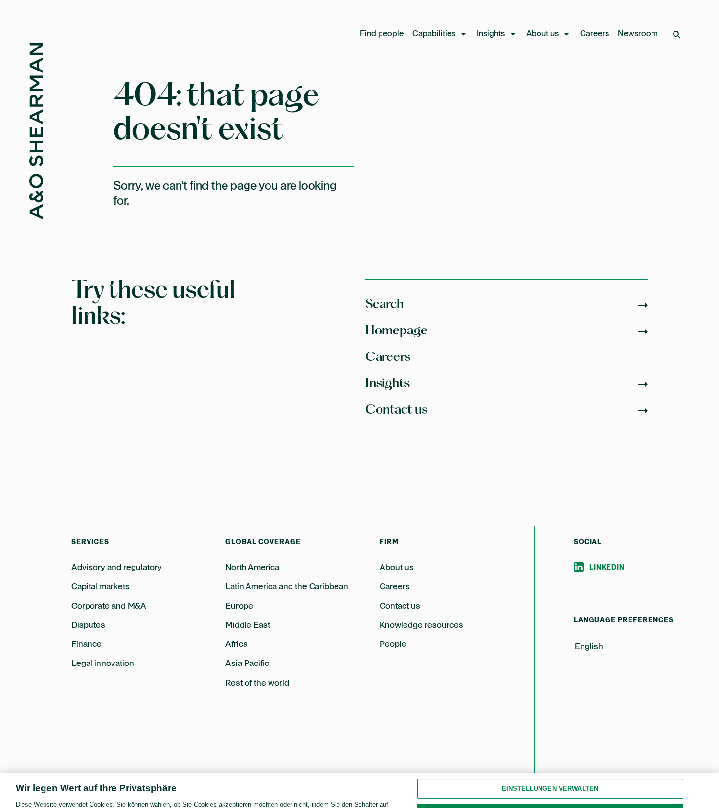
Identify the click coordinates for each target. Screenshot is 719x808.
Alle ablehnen (550, 785)
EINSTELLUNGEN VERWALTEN (550, 760)
